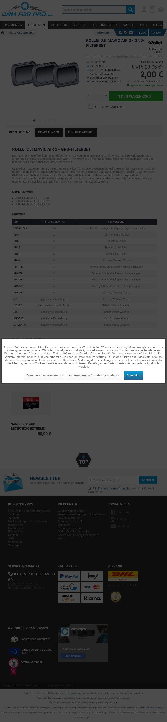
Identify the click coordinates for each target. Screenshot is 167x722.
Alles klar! (134, 375)
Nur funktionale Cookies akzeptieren (93, 375)
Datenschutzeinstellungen (44, 375)
